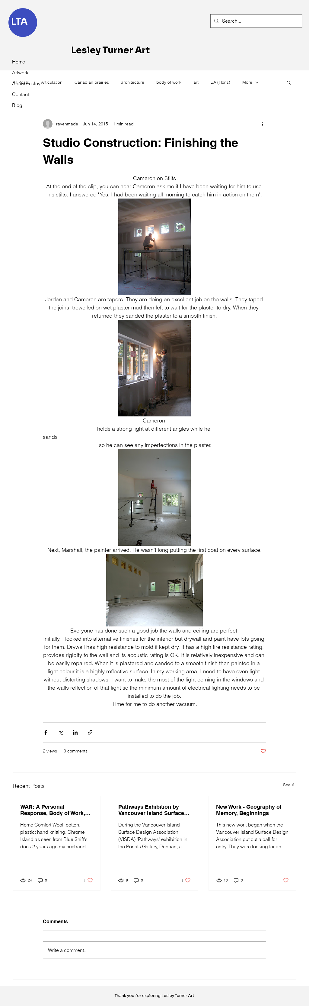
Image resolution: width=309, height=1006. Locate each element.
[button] (288, 82)
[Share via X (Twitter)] (60, 732)
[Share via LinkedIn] (75, 732)
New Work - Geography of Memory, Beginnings (249, 810)
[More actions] (262, 124)
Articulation (51, 82)
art (196, 82)
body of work (168, 82)
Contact (20, 94)
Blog (17, 105)
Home (18, 62)
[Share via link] (90, 732)
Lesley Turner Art (110, 50)
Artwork (20, 73)
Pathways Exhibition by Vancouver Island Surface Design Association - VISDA (154, 810)
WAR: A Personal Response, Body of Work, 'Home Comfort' (52, 810)
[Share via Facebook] (46, 732)
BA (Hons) (220, 82)
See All (289, 785)
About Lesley (25, 83)
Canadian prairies (92, 82)
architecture (132, 82)
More (247, 82)
